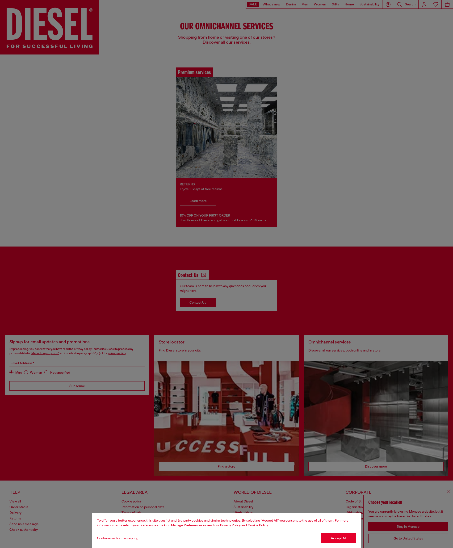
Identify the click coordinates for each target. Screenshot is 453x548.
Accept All (338, 538)
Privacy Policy (230, 525)
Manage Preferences (186, 525)
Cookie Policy (258, 525)
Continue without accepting (117, 538)
